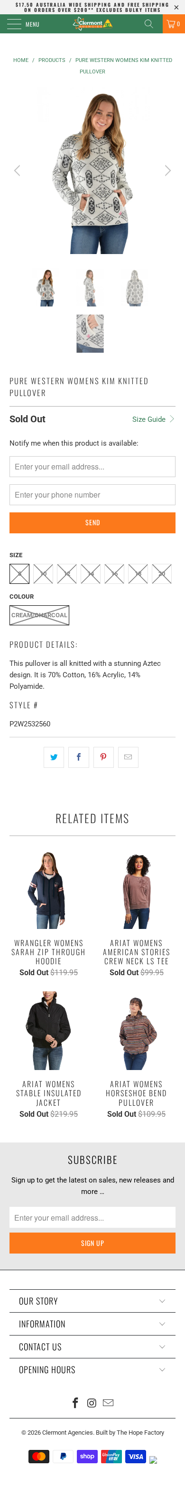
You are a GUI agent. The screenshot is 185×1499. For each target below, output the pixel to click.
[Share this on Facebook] (78, 757)
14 (90, 573)
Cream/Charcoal (39, 615)
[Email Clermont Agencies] (109, 1404)
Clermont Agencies (67, 1432)
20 (161, 573)
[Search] (152, 24)
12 (67, 573)
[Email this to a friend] (128, 757)
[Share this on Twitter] (54, 757)
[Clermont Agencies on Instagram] (92, 1404)
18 (138, 573)
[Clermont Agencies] (92, 23)
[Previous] (18, 170)
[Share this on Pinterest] (103, 757)
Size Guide (149, 419)
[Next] (166, 170)
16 (114, 573)
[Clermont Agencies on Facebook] (75, 1404)
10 (43, 573)
